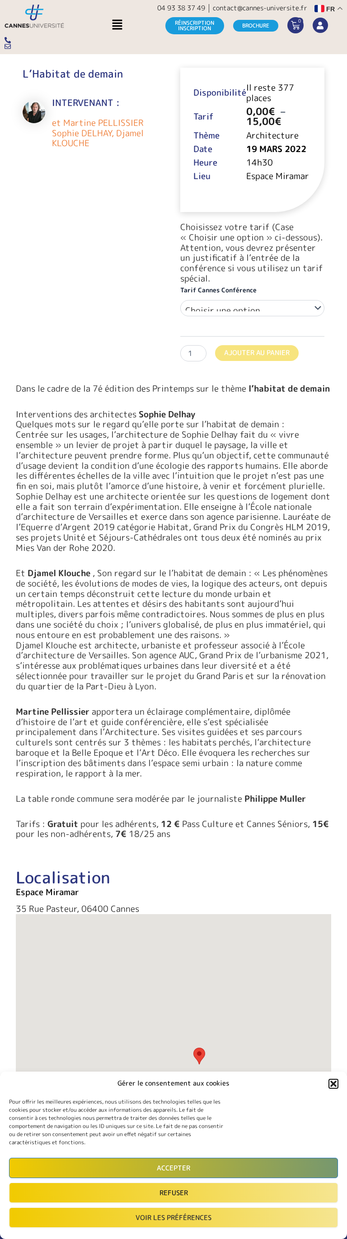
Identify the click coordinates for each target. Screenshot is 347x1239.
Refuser (173, 1192)
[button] (333, 1083)
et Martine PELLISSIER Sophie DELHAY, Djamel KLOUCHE (98, 133)
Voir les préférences (173, 1217)
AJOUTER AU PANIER (257, 352)
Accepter (173, 1168)
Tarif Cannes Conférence (218, 290)
